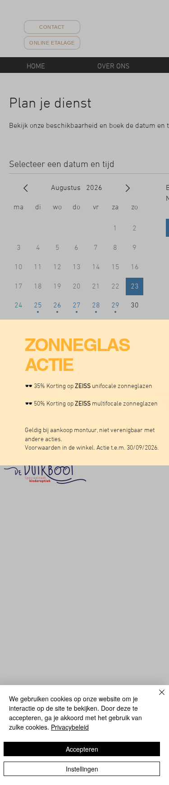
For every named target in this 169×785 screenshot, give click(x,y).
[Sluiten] (156, 697)
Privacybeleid (70, 726)
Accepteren (82, 748)
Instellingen (82, 768)
